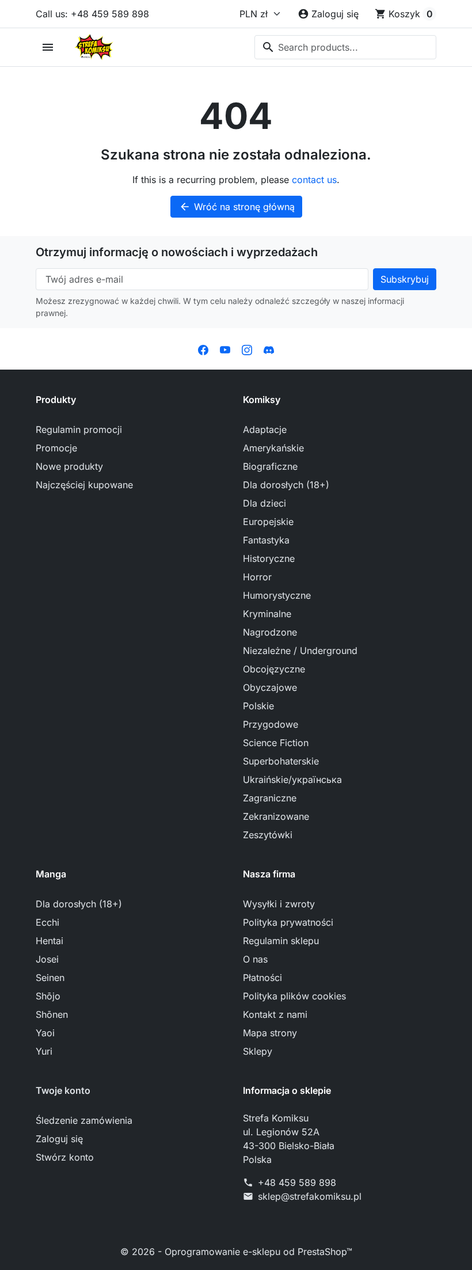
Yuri (44, 1051)
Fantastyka (266, 540)
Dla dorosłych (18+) (286, 484)
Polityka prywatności (288, 922)
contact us (314, 179)
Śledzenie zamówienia (84, 1120)
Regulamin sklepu (281, 940)
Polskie (258, 706)
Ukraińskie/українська (292, 779)
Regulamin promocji (79, 429)
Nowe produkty (69, 466)
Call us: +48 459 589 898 (92, 14)
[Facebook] (203, 349)
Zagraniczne (269, 798)
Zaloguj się (59, 1138)
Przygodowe (270, 724)
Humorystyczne (277, 595)
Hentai (49, 940)
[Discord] (269, 349)
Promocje (56, 448)
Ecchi (47, 922)
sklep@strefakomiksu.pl (309, 1196)
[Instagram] (247, 349)
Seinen (50, 977)
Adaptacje (265, 429)
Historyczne (269, 558)
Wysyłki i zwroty (279, 904)
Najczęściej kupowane (84, 484)
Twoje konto (63, 1090)
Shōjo (48, 996)
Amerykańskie (273, 448)
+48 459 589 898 (297, 1182)
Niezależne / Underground (300, 650)
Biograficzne (270, 466)
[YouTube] (225, 349)
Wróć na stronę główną (237, 206)
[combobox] (345, 47)
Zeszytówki (267, 835)
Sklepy (257, 1051)
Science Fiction (276, 742)
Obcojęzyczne (274, 669)
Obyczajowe (270, 687)
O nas (255, 959)
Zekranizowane (276, 816)
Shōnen (52, 1014)
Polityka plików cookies (294, 996)
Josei (47, 959)
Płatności (262, 977)
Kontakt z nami (275, 1014)
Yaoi (45, 1033)
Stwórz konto (65, 1157)
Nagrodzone (270, 632)
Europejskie (268, 521)
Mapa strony (270, 1033)
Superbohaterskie (281, 761)
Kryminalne (267, 613)
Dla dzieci (264, 503)
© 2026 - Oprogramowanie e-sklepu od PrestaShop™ (236, 1251)
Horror (257, 577)
